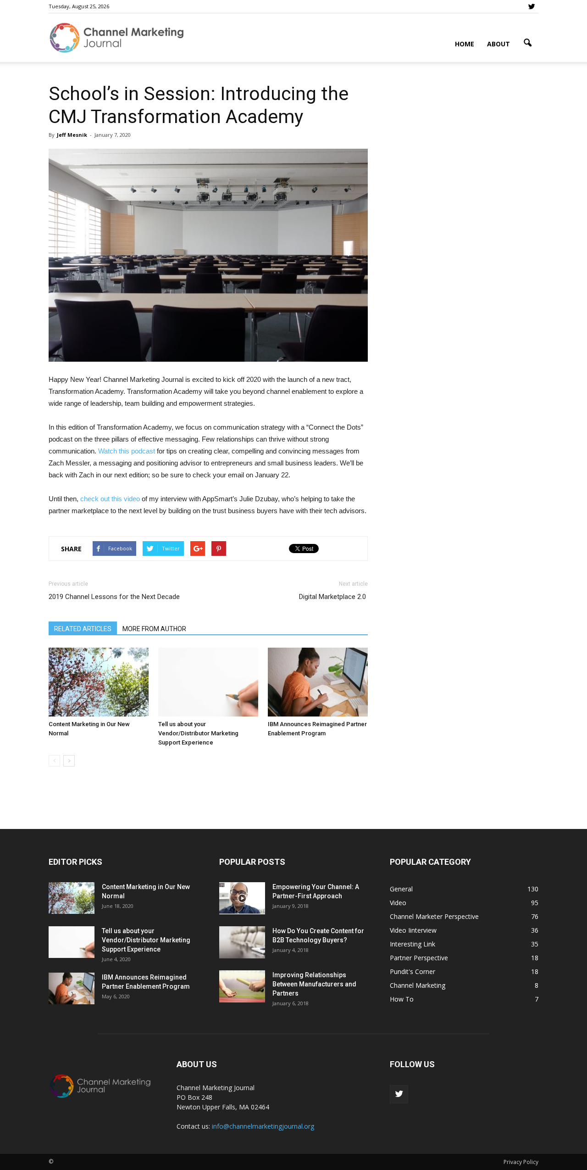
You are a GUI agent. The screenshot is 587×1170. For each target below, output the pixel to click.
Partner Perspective (419, 957)
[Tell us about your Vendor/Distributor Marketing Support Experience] (208, 682)
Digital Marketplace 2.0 (333, 597)
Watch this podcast (126, 451)
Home (464, 43)
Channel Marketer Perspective (434, 916)
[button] (527, 43)
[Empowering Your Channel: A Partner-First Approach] (242, 898)
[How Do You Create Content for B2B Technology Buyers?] (242, 942)
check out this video (110, 499)
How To (402, 999)
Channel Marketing (417, 985)
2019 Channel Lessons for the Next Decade (114, 597)
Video (398, 902)
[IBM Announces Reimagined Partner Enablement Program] (318, 682)
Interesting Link (412, 944)
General (401, 888)
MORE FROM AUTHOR (154, 629)
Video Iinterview (413, 930)
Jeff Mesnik (72, 134)
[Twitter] (531, 6)
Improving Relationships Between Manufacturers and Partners (314, 984)
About (498, 43)
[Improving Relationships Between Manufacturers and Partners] (242, 986)
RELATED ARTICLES (82, 629)
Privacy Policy (521, 1162)
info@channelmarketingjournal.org (263, 1126)
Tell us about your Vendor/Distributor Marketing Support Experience (198, 733)
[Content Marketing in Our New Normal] (99, 682)
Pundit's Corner (412, 971)
